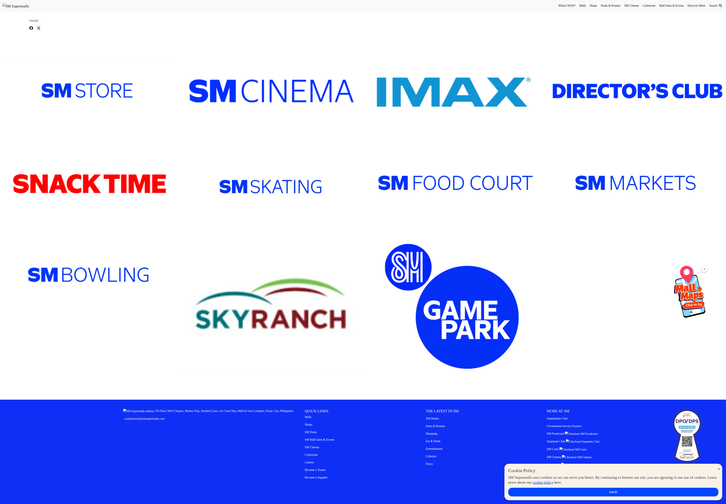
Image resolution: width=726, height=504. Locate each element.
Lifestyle (431, 456)
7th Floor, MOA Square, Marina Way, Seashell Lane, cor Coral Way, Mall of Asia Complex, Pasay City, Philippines (224, 411)
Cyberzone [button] (648, 5)
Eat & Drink (433, 441)
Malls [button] (582, 5)
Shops (308, 424)
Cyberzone (311, 454)
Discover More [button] (696, 5)
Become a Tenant (315, 469)
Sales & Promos (435, 426)
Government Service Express (564, 426)
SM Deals (311, 432)
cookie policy (543, 482)
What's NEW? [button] (567, 5)
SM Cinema (312, 447)
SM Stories (432, 418)
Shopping (431, 433)
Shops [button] (593, 5)
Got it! (613, 492)
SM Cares (553, 449)
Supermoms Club (557, 418)
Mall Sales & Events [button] (671, 5)
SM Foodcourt (556, 433)
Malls (308, 417)
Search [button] (713, 5)
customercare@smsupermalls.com (144, 418)
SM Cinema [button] (631, 5)
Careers (309, 462)
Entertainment (434, 448)
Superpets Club (556, 441)
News (429, 463)
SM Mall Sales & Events (319, 439)
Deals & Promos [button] (611, 5)
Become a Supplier (316, 477)
